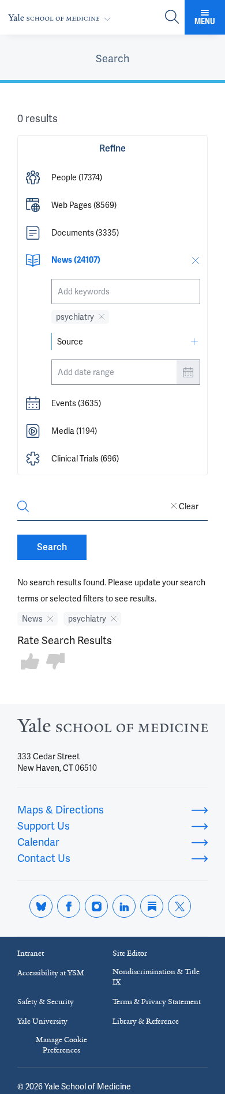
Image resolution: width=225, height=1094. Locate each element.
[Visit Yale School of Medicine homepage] (112, 728)
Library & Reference (145, 1021)
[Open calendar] (188, 372)
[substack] (151, 906)
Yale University (42, 1021)
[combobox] (125, 291)
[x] (179, 906)
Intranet (30, 953)
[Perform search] (172, 17)
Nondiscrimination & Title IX (156, 977)
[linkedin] (124, 906)
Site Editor (129, 953)
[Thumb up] (30, 662)
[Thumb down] (55, 662)
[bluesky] (40, 906)
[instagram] (96, 906)
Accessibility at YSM (50, 973)
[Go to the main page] (62, 17)
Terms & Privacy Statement (156, 1001)
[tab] (112, 59)
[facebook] (68, 906)
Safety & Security (45, 1001)
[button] (112, 177)
